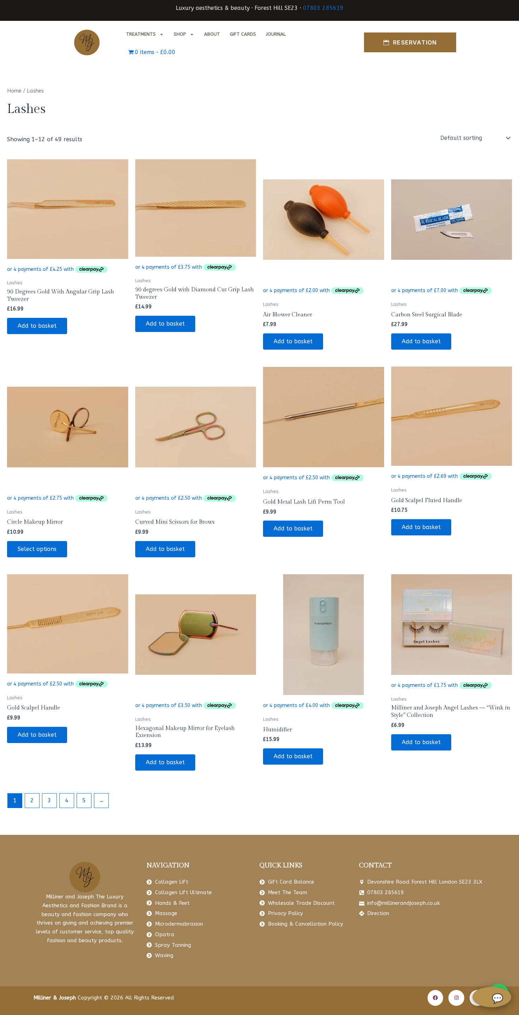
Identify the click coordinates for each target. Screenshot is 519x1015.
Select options (37, 549)
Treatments (141, 34)
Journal (276, 34)
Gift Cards (243, 34)
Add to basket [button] (37, 325)
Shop (180, 34)
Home (14, 91)
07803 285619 (323, 8)
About (212, 34)
